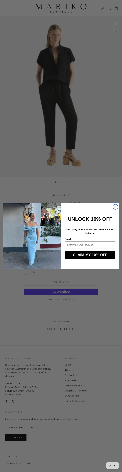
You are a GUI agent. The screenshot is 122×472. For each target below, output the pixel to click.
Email (68, 239)
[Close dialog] (115, 206)
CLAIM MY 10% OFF (90, 255)
